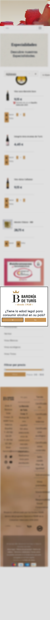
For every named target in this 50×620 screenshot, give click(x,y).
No (35, 319)
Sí (12, 319)
